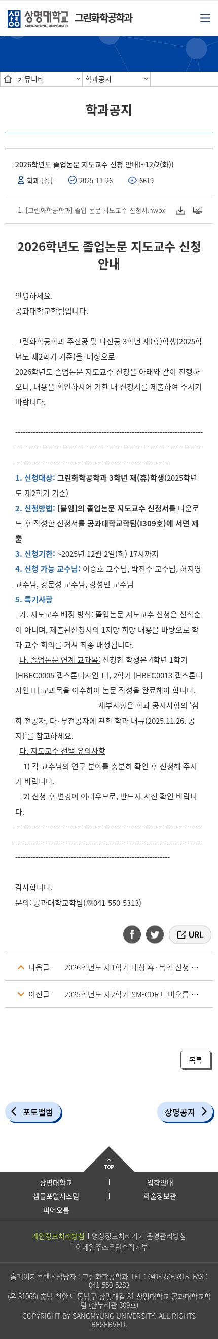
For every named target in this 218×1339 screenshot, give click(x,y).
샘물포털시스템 (56, 1196)
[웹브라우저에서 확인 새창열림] (199, 209)
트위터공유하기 (156, 934)
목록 (195, 1060)
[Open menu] (205, 17)
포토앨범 (38, 1112)
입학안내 (160, 1182)
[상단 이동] (109, 1159)
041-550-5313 (168, 1276)
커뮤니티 (31, 79)
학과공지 (98, 79)
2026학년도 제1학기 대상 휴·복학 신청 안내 (134, 967)
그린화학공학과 (103, 17)
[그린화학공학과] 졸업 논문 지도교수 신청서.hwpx (95, 210)
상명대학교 (56, 1182)
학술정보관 (159, 1196)
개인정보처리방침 (58, 1236)
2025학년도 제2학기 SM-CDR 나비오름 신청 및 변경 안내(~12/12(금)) (138, 994)
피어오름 (56, 1209)
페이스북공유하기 (135, 934)
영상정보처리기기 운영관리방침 (139, 1236)
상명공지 (180, 1112)
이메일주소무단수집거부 (112, 1247)
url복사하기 (189, 934)
